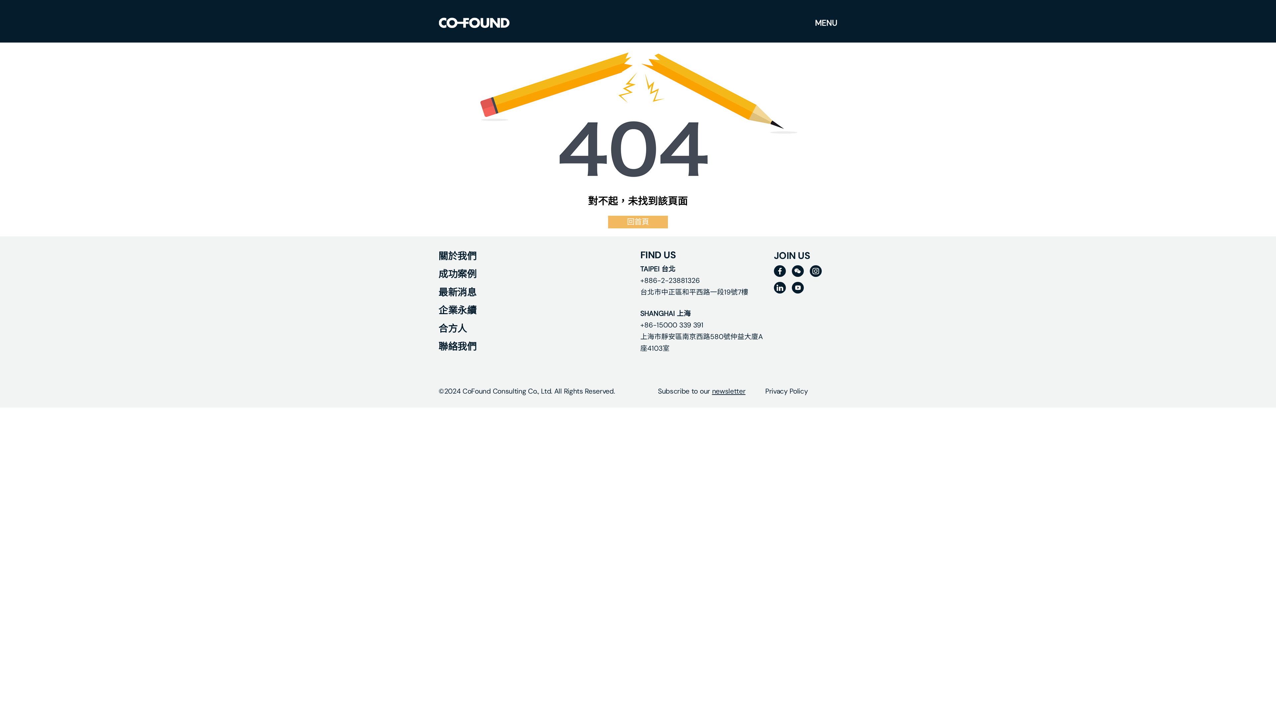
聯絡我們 (458, 346)
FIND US (658, 255)
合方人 (453, 328)
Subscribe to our (701, 391)
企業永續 (458, 310)
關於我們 (458, 256)
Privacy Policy (786, 391)
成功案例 (458, 274)
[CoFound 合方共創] (474, 23)
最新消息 (458, 292)
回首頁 (638, 222)
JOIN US (792, 256)
